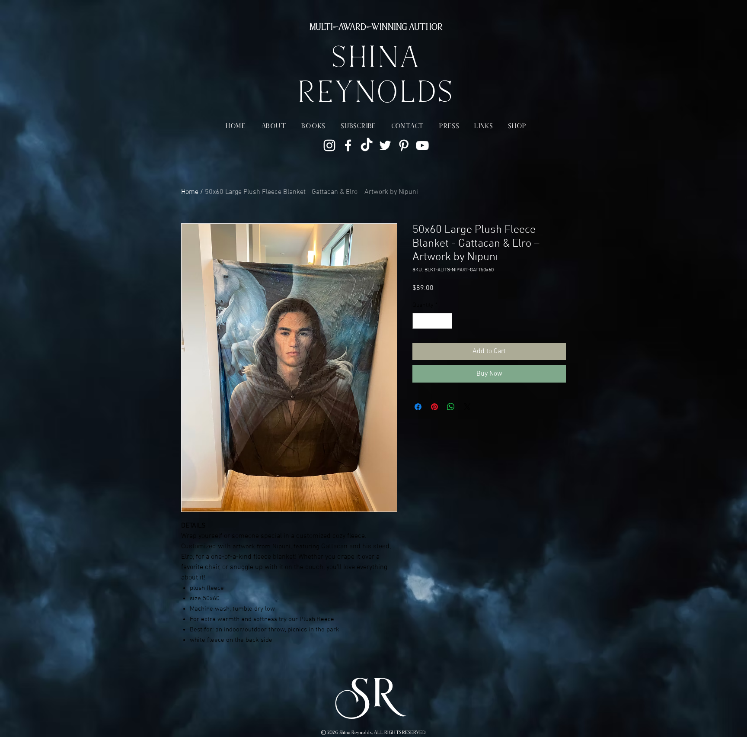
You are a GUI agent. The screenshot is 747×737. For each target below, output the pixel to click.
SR (373, 698)
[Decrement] (419, 320)
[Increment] (445, 320)
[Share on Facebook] (418, 407)
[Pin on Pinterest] (434, 407)
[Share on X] (467, 407)
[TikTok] (366, 145)
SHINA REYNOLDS (375, 77)
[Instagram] (329, 145)
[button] (273, 126)
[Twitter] (385, 145)
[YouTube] (422, 145)
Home (189, 192)
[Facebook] (348, 145)
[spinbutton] (432, 320)
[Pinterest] (404, 145)
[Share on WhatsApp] (451, 407)
